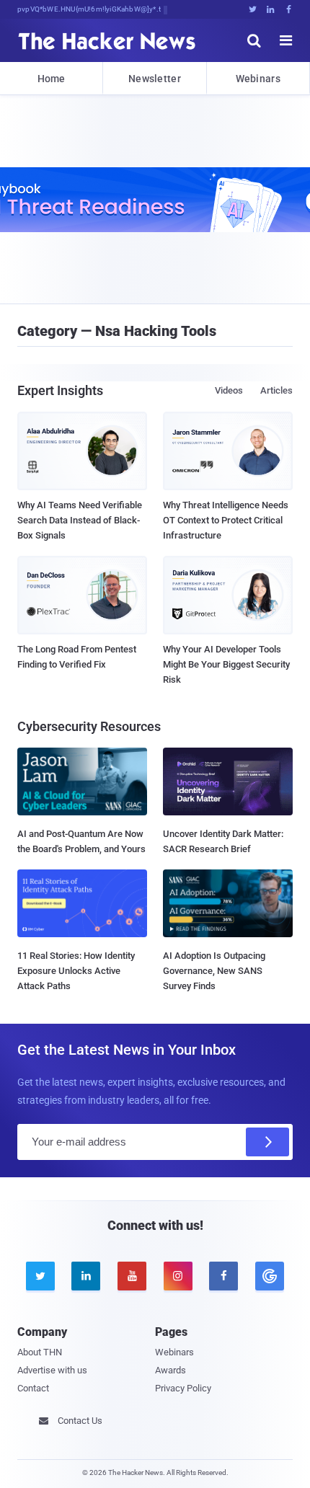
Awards (170, 1370)
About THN (39, 1352)
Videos (229, 390)
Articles (276, 390)
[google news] (269, 1276)
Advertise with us (52, 1370)
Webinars (258, 78)
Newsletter (154, 78)
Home (51, 78)
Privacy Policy (183, 1388)
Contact (33, 1388)
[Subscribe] (267, 1142)
